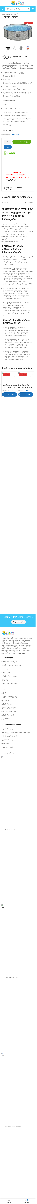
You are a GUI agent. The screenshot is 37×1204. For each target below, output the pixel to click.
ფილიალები (19, 622)
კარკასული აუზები (9, 17)
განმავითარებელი (9, 683)
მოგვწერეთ (11, 317)
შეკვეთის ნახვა (7, 740)
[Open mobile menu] (2, 9)
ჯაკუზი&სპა (6, 719)
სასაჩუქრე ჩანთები (9, 676)
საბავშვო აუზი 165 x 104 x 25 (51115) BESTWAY (9, 525)
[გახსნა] (5, 49)
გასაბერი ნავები (8, 715)
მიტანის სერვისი (8, 729)
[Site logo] (17, 3)
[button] (35, 522)
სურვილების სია (8, 747)
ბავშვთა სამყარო (8, 711)
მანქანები (5, 672)
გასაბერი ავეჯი (7, 704)
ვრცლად (21, 653)
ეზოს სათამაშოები (9, 661)
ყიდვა (8, 147)
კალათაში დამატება (21, 142)
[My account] (33, 9)
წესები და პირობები (9, 736)
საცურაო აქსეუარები (9, 697)
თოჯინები (5, 669)
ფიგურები (5, 680)
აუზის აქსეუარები (8, 708)
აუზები (13, 14)
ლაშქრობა (5, 700)
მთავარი (5, 14)
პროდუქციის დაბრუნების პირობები (15, 732)
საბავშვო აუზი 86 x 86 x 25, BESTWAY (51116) (25, 525)
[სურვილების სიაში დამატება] (14, 512)
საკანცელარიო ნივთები (11, 665)
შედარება (5, 743)
